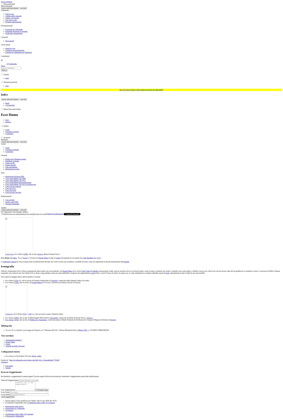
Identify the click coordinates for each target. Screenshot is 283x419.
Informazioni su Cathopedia (15, 408)
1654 (16, 320)
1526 (16, 281)
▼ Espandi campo (42, 390)
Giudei (57, 258)
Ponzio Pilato (43, 258)
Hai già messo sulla (141, 90)
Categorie (4, 362)
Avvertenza (9, 410)
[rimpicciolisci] (11, 214)
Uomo (8, 344)
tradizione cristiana (9, 262)
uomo (25, 258)
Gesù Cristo (85, 271)
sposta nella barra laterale (10, 8)
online (39, 356)
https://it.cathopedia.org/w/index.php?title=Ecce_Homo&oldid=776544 (34, 360)
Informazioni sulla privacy (14, 406)
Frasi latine (9, 366)
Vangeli (8, 368)
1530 (30, 314)
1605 (25, 254)
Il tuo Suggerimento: (8, 390)
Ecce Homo (9, 320)
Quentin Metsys (37, 282)
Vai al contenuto (6, 2)
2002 (85, 330)
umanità (126, 262)
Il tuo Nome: (5, 392)
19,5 (98, 258)
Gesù (84, 258)
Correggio (53, 281)
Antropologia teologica (14, 340)
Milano (80, 330)
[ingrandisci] (39, 214)
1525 (25, 314)
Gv (95, 258)
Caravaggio (9, 254)
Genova (40, 254)
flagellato (90, 258)
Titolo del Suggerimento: (9, 380)
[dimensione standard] (25, 214)
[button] (2, 4)
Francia (112, 320)
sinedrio (95, 271)
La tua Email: (5, 394)
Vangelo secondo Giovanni (15, 346)
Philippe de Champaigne (38, 320)
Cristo (92, 273)
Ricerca (4, 70)
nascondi (23, 8)
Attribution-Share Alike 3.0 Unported (42, 403)
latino (15, 258)
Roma (34, 356)
